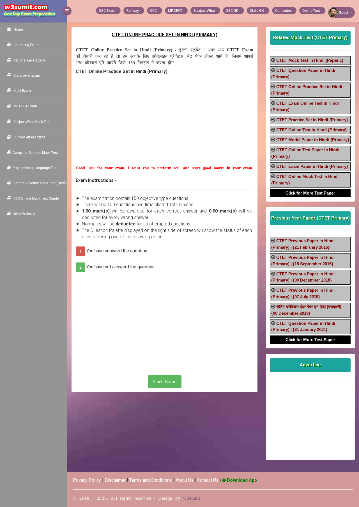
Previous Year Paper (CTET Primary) (310, 218)
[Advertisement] (164, 126)
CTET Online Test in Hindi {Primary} (311, 129)
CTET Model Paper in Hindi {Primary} (312, 139)
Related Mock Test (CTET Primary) (310, 37)
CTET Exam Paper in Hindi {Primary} (312, 166)
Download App (241, 480)
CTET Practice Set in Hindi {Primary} (312, 119)
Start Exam (165, 381)
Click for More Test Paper (310, 193)
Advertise (310, 364)
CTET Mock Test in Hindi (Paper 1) (309, 60)
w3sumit (191, 498)
